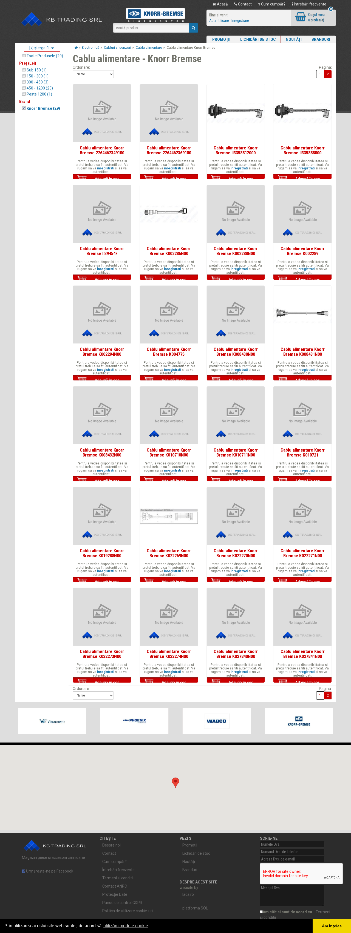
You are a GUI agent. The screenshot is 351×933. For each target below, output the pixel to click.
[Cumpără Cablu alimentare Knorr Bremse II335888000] (302, 179)
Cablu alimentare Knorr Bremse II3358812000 (236, 150)
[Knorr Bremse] (299, 721)
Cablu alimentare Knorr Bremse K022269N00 (169, 553)
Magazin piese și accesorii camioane (53, 857)
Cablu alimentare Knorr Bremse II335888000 (303, 150)
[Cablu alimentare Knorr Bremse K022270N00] (236, 516)
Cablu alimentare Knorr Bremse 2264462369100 (169, 150)
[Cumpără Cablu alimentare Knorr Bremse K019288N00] (102, 582)
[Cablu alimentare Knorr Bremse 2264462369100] (169, 113)
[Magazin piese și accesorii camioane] (61, 19)
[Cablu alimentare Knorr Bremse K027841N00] (302, 617)
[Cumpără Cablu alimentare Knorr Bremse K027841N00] (302, 682)
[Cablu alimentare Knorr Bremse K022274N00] (169, 617)
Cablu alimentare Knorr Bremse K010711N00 (236, 452)
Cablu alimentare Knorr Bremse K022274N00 (169, 654)
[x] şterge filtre (41, 48)
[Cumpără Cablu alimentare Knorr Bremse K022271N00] (302, 582)
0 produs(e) (316, 20)
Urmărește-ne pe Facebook (49, 871)
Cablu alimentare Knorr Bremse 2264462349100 (102, 150)
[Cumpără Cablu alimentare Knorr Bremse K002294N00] (102, 380)
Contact (244, 4)
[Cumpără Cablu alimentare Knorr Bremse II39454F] (102, 279)
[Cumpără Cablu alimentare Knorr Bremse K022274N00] (169, 682)
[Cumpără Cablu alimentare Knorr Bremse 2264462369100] (169, 179)
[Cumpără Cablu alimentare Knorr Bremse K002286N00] (169, 279)
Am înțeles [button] (332, 926)
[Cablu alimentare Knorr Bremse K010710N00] (169, 415)
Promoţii (221, 39)
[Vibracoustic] (52, 721)
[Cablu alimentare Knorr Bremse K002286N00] (169, 214)
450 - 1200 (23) (40, 88)
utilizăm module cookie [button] (125, 925)
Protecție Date (114, 894)
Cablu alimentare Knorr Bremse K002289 (303, 251)
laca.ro (188, 894)
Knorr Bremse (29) (43, 108)
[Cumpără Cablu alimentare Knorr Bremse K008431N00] (302, 380)
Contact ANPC (114, 886)
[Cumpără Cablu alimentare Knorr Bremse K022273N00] (102, 682)
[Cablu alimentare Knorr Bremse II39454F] (102, 214)
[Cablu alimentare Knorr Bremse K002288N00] (236, 214)
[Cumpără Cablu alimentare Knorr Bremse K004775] (169, 380)
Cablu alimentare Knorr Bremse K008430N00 (236, 351)
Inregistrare (240, 20)
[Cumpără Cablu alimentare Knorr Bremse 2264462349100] (102, 179)
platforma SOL (195, 908)
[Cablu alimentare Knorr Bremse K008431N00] (302, 315)
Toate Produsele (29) (45, 56)
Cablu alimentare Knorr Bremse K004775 (169, 351)
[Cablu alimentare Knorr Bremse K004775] (169, 315)
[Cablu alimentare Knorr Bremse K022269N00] (169, 516)
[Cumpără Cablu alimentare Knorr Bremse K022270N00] (236, 582)
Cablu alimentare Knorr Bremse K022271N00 (303, 553)
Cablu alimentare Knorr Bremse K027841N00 (303, 654)
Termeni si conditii (118, 878)
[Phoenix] (134, 721)
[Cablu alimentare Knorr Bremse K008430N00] (236, 315)
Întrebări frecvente (309, 4)
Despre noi (111, 845)
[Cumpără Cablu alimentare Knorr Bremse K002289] (302, 279)
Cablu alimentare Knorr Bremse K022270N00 (236, 553)
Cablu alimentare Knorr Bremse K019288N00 (102, 553)
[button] (175, 783)
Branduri (321, 39)
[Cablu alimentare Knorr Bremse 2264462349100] (102, 113)
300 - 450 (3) (38, 82)
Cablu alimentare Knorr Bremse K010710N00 (169, 452)
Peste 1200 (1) (39, 94)
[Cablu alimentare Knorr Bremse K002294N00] (102, 315)
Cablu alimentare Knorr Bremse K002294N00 (102, 351)
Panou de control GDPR (122, 902)
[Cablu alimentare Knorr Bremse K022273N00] (102, 617)
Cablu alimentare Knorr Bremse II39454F (102, 251)
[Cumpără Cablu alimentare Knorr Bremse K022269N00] (169, 582)
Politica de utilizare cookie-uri (127, 911)
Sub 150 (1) (37, 70)
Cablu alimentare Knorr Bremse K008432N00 (102, 452)
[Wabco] (217, 721)
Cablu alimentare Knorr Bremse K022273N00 (102, 654)
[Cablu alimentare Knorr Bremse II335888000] (302, 113)
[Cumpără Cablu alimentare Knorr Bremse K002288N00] (236, 279)
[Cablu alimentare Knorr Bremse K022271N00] (302, 516)
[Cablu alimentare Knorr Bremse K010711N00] (236, 415)
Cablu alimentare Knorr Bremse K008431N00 (303, 351)
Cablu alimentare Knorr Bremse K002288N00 (236, 251)
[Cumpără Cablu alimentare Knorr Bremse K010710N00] (169, 481)
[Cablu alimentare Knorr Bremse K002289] (302, 214)
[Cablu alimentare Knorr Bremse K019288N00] (102, 516)
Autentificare (219, 20)
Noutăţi (294, 39)
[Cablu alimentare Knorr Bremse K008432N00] (102, 415)
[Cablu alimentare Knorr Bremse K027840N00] (236, 617)
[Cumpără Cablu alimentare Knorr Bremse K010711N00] (236, 481)
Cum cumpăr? (272, 4)
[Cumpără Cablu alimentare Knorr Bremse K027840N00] (236, 682)
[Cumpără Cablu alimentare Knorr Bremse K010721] (302, 481)
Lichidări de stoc (258, 39)
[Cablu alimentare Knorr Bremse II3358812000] (236, 113)
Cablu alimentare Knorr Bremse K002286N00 (169, 251)
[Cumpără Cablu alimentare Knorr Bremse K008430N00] (236, 380)
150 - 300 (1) (38, 76)
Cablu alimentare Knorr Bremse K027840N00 (236, 654)
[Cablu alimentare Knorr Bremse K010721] (302, 415)
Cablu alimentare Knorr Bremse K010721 (303, 452)
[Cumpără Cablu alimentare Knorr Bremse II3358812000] (236, 179)
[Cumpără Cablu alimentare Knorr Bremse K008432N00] (102, 481)
